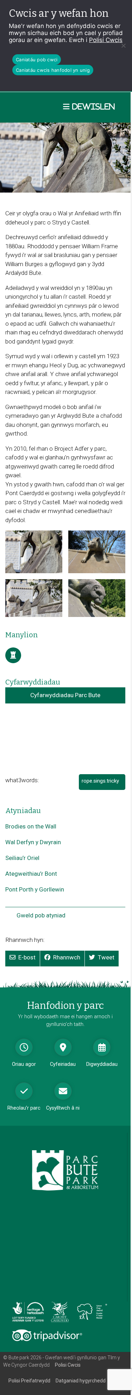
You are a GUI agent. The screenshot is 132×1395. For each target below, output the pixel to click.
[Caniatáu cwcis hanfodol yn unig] (123, 45)
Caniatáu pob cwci (36, 59)
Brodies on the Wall (30, 826)
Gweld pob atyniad (41, 915)
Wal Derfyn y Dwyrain (33, 842)
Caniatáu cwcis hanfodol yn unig (53, 70)
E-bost (27, 957)
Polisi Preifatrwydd (29, 1380)
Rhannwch (66, 957)
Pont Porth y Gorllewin (34, 889)
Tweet (106, 957)
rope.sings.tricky (103, 784)
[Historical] (13, 655)
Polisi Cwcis (105, 39)
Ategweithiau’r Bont (31, 873)
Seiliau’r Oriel (22, 857)
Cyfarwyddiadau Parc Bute (65, 695)
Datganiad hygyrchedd (81, 1380)
